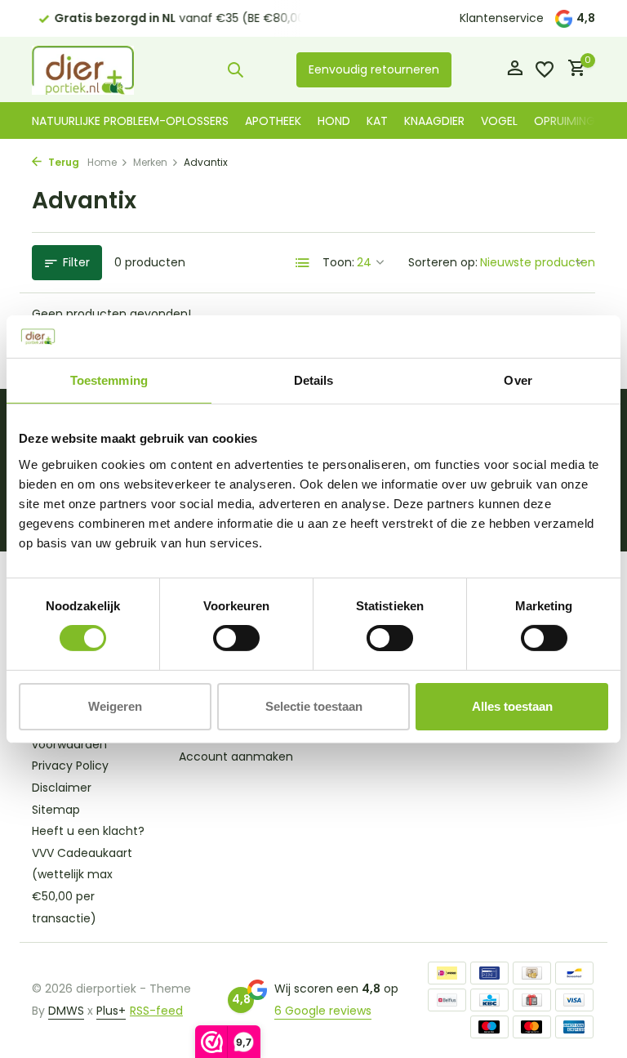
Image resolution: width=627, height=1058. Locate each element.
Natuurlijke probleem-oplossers (130, 121)
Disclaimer (61, 787)
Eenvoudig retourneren (374, 69)
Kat (377, 121)
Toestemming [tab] (109, 380)
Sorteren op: (443, 262)
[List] (303, 263)
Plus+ (111, 1010)
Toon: (338, 262)
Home (102, 162)
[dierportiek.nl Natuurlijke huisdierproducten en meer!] (83, 69)
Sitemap (56, 809)
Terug (62, 162)
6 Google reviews (322, 1010)
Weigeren (115, 706)
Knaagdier (434, 121)
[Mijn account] (514, 70)
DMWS (66, 1010)
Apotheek (273, 121)
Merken (150, 162)
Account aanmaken (236, 756)
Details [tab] (314, 380)
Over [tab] (517, 380)
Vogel (499, 121)
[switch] (236, 638)
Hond (334, 121)
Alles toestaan (512, 706)
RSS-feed (156, 1010)
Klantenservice (502, 18)
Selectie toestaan (313, 706)
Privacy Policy (70, 765)
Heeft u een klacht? (88, 831)
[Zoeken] (235, 69)
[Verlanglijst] (545, 69)
